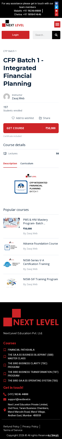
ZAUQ (55, 435)
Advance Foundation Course (40, 243)
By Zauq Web (30, 233)
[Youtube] (56, 11)
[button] (57, 24)
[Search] (56, 35)
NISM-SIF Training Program (40, 279)
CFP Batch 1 (10, 51)
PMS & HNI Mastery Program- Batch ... (35, 221)
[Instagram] (56, 14)
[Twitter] (56, 7)
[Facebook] (56, 3)
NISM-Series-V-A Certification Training (36, 262)
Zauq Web (18, 98)
